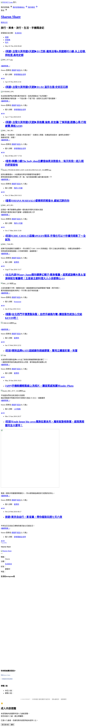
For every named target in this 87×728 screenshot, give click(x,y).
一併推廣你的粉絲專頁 (7, 679)
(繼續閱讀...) (5, 66)
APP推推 (17, 409)
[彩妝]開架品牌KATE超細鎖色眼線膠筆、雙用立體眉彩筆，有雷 (41, 350)
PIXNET (27, 699)
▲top (3, 78)
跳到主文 (4, 22)
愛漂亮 (16, 262)
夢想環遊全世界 (20, 74)
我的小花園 (18, 188)
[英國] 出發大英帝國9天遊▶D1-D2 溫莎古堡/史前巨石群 (36, 87)
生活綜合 (18, 33)
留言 (18, 70)
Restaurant (17, 302)
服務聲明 (63, 699)
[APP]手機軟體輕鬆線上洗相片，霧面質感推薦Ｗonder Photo (39, 385)
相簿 (6, 37)
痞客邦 (14, 70)
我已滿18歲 (5, 724)
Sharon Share (11, 17)
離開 (12, 724)
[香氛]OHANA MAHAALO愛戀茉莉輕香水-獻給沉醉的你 (37, 200)
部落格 (7, 40)
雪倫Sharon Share (5, 675)
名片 (6, 42)
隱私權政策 (55, 699)
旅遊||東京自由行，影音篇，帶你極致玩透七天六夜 (33, 517)
